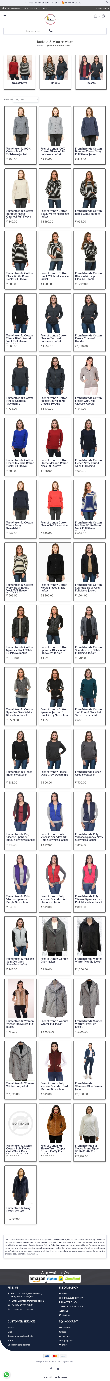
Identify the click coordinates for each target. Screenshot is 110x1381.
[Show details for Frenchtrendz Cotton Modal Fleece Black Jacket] (55, 562)
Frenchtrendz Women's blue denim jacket (88, 1086)
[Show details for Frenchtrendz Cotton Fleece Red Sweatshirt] (55, 500)
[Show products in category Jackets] (91, 67)
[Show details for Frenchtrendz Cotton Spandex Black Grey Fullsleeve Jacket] (89, 562)
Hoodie (55, 82)
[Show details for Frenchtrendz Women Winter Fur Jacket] (55, 998)
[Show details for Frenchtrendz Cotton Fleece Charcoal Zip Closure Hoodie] (55, 375)
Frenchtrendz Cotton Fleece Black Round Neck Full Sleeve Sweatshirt (19, 340)
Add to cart (32, 111)
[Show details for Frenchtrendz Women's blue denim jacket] (89, 1060)
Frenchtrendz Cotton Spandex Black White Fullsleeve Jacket (19, 650)
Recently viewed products (20, 1336)
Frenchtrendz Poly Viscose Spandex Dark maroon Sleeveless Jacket (55, 1087)
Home (40, 45)
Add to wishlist (32, 116)
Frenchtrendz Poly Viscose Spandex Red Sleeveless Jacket (54, 899)
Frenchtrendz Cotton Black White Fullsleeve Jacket (55, 214)
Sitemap (63, 1293)
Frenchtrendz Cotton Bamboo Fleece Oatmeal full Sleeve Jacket (19, 215)
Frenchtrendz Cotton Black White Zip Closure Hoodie (88, 276)
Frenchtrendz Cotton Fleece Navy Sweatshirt (19, 525)
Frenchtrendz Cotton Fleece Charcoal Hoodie (88, 338)
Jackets (91, 82)
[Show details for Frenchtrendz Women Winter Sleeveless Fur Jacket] (20, 998)
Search (11, 1327)
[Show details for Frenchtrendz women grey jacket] (55, 936)
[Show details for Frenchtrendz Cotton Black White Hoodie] (89, 188)
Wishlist (63, 1344)
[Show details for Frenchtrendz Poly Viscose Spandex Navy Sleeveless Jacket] (89, 811)
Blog (10, 1331)
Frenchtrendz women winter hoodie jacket (89, 960)
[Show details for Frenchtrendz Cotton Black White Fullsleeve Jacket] (55, 188)
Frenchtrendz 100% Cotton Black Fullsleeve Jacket (18, 151)
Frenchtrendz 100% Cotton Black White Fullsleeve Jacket (53, 151)
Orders (62, 1331)
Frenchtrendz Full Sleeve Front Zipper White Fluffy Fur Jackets (87, 1150)
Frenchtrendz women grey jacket (54, 960)
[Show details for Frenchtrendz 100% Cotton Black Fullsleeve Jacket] (20, 126)
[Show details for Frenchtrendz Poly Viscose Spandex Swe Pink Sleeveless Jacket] (89, 874)
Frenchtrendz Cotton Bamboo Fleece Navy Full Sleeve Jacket (88, 151)
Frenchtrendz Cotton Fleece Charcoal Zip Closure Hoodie (54, 401)
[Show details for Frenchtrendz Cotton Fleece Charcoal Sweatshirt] (20, 375)
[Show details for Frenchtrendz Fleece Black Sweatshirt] (20, 749)
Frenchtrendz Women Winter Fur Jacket (54, 1022)
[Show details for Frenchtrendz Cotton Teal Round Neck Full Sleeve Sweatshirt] (89, 687)
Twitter (58, 1369)
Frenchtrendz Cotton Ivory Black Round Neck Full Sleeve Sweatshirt (19, 589)
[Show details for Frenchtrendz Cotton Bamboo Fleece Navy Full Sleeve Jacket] (89, 126)
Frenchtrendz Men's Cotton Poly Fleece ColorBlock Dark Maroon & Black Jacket (20, 1150)
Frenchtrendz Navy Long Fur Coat (18, 1209)
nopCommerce (60, 1377)
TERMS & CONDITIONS (71, 1306)
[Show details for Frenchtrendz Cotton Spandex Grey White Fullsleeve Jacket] (89, 624)
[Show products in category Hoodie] (55, 67)
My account (65, 1327)
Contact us (64, 1315)
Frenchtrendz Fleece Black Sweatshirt (19, 773)
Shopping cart (66, 1340)
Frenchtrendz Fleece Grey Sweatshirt (88, 773)
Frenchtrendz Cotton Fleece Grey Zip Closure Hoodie (88, 401)
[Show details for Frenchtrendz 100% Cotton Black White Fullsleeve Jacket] (55, 126)
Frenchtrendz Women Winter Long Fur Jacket (89, 1024)
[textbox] (22, 31)
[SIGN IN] (103, 16)
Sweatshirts (19, 82)
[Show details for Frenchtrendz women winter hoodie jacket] (89, 936)
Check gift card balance (19, 1344)
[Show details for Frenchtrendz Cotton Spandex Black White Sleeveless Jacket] (55, 624)
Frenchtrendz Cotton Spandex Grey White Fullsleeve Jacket (88, 650)
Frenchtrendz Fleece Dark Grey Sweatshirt (54, 773)
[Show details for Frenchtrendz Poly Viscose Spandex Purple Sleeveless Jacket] (20, 874)
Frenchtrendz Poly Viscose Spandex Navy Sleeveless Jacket (89, 837)
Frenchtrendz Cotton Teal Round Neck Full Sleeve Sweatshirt (88, 712)
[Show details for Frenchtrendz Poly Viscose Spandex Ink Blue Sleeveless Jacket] (55, 811)
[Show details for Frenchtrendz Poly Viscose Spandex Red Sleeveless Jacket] (55, 874)
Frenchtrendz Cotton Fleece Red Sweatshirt (54, 524)
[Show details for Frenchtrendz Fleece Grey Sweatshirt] (89, 749)
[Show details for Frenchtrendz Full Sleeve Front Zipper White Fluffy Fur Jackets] (89, 1123)
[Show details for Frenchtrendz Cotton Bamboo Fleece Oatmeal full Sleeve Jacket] (20, 188)
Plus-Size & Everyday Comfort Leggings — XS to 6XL (24, 8)
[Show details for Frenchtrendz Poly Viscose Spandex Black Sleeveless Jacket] (20, 811)
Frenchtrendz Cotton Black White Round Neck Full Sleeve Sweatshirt (19, 277)
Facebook (51, 1369)
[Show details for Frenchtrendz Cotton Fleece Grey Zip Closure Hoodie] (89, 375)
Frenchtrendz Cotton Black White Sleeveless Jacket (55, 276)
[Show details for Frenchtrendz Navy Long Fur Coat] (20, 1185)
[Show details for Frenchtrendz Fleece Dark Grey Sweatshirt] (55, 749)
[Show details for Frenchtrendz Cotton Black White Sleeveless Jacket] (55, 250)
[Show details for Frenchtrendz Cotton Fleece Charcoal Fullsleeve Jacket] (55, 313)
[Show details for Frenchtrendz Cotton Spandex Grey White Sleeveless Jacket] (20, 687)
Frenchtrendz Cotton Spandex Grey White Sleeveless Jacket (19, 712)
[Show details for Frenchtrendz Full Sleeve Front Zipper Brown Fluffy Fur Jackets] (55, 1123)
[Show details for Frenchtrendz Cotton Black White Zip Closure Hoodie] (89, 250)
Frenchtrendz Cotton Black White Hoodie (88, 212)
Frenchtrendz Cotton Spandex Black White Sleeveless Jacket (54, 650)
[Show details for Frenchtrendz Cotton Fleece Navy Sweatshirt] (20, 500)
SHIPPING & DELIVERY (71, 1297)
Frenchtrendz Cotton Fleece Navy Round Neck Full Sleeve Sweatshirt (88, 464)
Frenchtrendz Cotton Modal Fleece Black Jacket (54, 587)
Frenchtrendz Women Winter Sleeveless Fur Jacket (20, 1024)
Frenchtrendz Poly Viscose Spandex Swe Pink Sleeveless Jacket (88, 899)
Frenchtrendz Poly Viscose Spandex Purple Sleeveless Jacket (18, 900)
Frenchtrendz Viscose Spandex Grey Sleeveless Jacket (20, 961)
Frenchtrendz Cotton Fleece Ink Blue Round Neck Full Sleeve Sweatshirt (20, 464)
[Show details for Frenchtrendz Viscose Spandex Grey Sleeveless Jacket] (20, 936)
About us (63, 1310)
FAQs (10, 1340)
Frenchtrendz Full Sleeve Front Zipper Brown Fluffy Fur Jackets (53, 1150)
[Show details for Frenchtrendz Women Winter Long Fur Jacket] (89, 998)
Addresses (64, 1336)
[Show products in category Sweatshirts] (19, 67)
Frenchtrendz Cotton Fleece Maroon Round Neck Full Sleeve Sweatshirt (54, 464)
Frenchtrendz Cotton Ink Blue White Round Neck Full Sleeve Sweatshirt (88, 527)
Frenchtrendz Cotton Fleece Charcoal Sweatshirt (19, 401)
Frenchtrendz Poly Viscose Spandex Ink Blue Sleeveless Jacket (54, 837)
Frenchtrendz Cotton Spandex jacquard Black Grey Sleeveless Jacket (54, 714)
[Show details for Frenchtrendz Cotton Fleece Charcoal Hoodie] (89, 313)
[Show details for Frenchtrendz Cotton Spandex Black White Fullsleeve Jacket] (20, 624)
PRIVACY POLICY (68, 1302)
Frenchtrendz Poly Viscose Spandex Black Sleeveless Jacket (20, 837)
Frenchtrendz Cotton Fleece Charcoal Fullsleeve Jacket (54, 338)
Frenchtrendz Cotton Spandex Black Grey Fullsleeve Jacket (88, 587)
